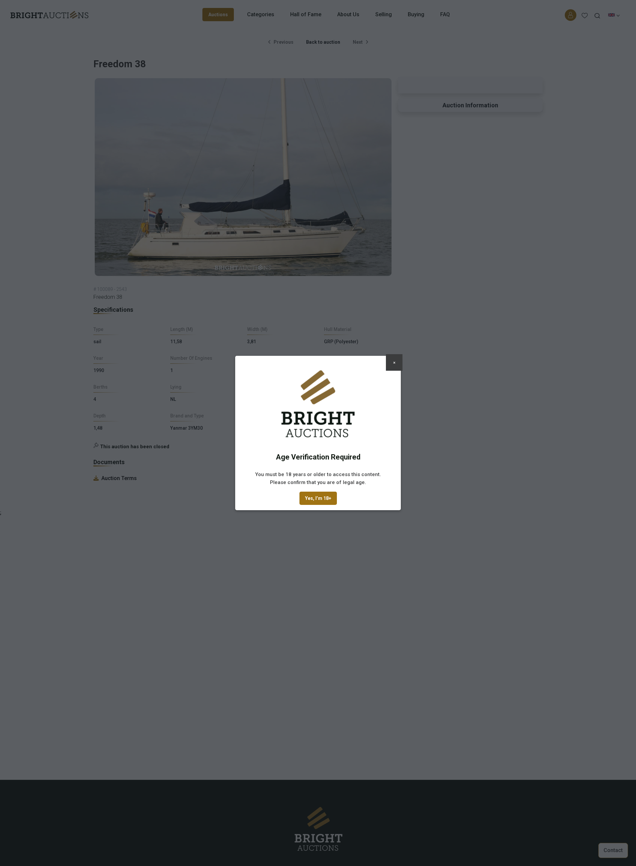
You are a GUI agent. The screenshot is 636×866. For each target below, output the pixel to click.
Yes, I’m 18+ (318, 498)
